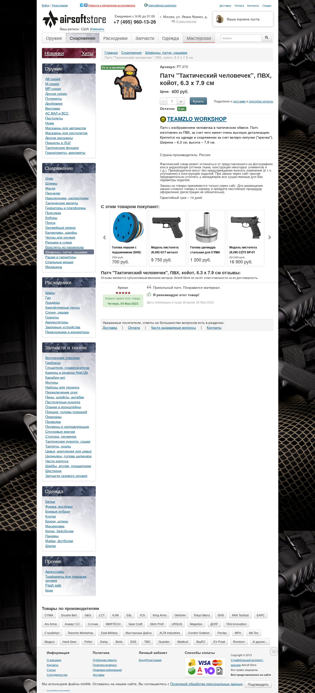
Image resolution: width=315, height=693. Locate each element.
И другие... (260, 641)
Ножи (49, 122)
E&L (129, 615)
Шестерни (53, 470)
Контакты (214, 327)
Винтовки (52, 108)
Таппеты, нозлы (58, 446)
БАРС (261, 615)
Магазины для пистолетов (66, 132)
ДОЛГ (214, 624)
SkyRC (200, 641)
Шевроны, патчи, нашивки (66, 251)
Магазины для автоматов (65, 127)
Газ (47, 297)
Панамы (52, 535)
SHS (221, 615)
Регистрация (60, 5)
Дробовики (54, 103)
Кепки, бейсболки (59, 530)
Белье (50, 501)
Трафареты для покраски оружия (65, 578)
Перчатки (52, 192)
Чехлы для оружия (60, 237)
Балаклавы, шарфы (61, 232)
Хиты (87, 53)
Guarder (164, 641)
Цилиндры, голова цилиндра (68, 455)
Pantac (222, 633)
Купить (198, 101)
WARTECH (113, 624)
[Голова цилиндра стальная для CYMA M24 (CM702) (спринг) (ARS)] (206, 226)
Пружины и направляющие (67, 426)
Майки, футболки (59, 540)
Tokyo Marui (202, 615)
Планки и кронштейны (63, 406)
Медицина (53, 266)
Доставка (110, 327)
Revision (239, 641)
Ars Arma (51, 624)
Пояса (50, 222)
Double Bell (69, 615)
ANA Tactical (240, 615)
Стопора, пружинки (60, 436)
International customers (162, 5)
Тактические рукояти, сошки (67, 441)
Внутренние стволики (62, 357)
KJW (115, 615)
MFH (238, 633)
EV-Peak (219, 641)
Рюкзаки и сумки (58, 242)
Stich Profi (157, 624)
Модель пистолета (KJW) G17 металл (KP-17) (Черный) (165, 252)
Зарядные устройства (62, 326)
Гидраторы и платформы (65, 207)
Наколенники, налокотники (67, 197)
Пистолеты (54, 118)
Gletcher (180, 615)
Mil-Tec (253, 633)
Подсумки (53, 212)
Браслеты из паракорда (64, 247)
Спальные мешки (59, 261)
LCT (102, 615)
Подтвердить (258, 684)
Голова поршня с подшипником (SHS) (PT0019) (126, 252)
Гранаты (52, 317)
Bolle (119, 641)
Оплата (134, 327)
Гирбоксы (53, 362)
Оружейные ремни (60, 227)
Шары (50, 292)
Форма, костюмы (59, 506)
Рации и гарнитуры (60, 256)
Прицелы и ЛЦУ (58, 142)
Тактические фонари (62, 147)
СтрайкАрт (52, 633)
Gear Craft (135, 624)
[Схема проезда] (186, 21)
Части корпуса (56, 460)
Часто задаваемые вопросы (173, 327)
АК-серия (52, 78)
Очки (49, 178)
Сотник (93, 624)
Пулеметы (53, 98)
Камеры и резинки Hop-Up (66, 372)
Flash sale (53, 585)
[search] (266, 38)
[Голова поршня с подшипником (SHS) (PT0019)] (128, 226)
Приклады (53, 416)
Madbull (182, 641)
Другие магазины (59, 137)
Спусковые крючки (60, 431)
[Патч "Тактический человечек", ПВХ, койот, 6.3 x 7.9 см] (128, 81)
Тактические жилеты (61, 202)
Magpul (50, 641)
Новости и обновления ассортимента (111, 5)
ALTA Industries (169, 633)
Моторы (51, 382)
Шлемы (51, 183)
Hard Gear (70, 641)
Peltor (88, 641)
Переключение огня (61, 392)
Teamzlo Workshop (197, 119)
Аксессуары (54, 571)
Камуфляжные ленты (62, 307)
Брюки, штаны (56, 521)
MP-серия (53, 88)
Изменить (97, 29)
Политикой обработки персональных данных (206, 683)
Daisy (104, 641)
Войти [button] (45, 5)
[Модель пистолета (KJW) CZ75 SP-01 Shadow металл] (245, 226)
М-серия (52, 83)
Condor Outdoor (199, 633)
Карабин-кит (55, 377)
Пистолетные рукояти (62, 401)
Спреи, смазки (57, 312)
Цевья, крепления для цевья (68, 450)
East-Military (109, 633)
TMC (147, 641)
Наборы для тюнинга (62, 387)
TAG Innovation (236, 624)
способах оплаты (261, 101)
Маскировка (54, 525)
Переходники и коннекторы (67, 331)
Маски (50, 188)
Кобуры (51, 217)
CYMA (49, 615)
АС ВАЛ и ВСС (57, 113)
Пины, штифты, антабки (64, 396)
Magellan (196, 624)
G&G (88, 615)
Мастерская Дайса (139, 633)
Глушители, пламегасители (67, 367)
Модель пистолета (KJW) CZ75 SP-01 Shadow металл (243, 252)
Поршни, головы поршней (66, 411)
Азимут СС (72, 624)
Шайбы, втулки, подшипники (68, 465)
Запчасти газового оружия (66, 475)
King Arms (160, 615)
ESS (133, 641)
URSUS (177, 624)
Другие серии (56, 93)
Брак (49, 590)
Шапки (50, 545)
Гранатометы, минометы (65, 152)
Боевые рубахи (57, 511)
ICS (142, 615)
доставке (239, 101)
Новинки (54, 53)
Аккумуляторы (56, 321)
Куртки (50, 516)
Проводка (53, 421)
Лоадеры (52, 302)
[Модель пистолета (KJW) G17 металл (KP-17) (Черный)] (167, 226)
